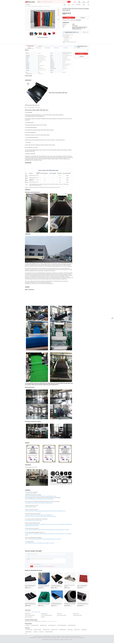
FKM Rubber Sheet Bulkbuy (49, 631)
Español (39, 637)
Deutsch (55, 637)
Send (31, 566)
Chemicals (28, 6)
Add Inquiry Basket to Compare (43, 37)
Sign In (64, 41)
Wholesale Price (58, 636)
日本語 (67, 637)
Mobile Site (76, 636)
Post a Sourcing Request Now (49, 566)
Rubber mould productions (28, 616)
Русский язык (49, 637)
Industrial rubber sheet (44, 613)
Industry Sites (62, 636)
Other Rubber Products (43, 625)
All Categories (28, 4)
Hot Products (35, 636)
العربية (61, 637)
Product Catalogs (37, 611)
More (25, 633)
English (36, 637)
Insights (79, 636)
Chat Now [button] (83, 17)
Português (42, 637)
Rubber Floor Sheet (77, 629)
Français (45, 637)
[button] (70, 48)
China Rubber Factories (29, 629)
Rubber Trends (41, 631)
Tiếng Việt (77, 637)
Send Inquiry (69, 17)
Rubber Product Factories (37, 629)
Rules (88, 4)
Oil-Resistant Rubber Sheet (47, 6)
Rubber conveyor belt (76, 613)
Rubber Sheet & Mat (40, 6)
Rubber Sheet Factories (46, 629)
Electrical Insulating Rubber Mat (61, 625)
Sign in (88, 2)
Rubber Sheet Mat (70, 629)
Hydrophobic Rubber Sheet (71, 625)
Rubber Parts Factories (54, 629)
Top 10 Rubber (35, 631)
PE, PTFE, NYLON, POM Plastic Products (46, 615)
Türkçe (74, 637)
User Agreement (62, 639)
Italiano (52, 637)
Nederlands (58, 637)
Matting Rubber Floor (29, 631)
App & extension (78, 4)
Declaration (66, 639)
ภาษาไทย (71, 637)
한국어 (64, 637)
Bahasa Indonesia (82, 637)
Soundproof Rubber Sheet (51, 625)
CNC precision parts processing (77, 615)
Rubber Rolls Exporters (62, 629)
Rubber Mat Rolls (84, 629)
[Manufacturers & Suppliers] (30, 2)
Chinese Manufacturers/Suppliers (46, 636)
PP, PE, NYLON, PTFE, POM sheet (61, 615)
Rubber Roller (27, 625)
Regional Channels (67, 636)
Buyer (68, 4)
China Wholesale (53, 636)
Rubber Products (59, 613)
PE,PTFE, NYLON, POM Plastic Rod (30, 615)
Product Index (72, 636)
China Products (39, 636)
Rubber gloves (43, 616)
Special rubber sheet (28, 613)
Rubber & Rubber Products (34, 6)
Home (25, 6)
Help (73, 4)
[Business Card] (87, 49)
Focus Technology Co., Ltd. (51, 639)
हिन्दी (68, 637)
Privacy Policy (70, 639)
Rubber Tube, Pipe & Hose (34, 625)
